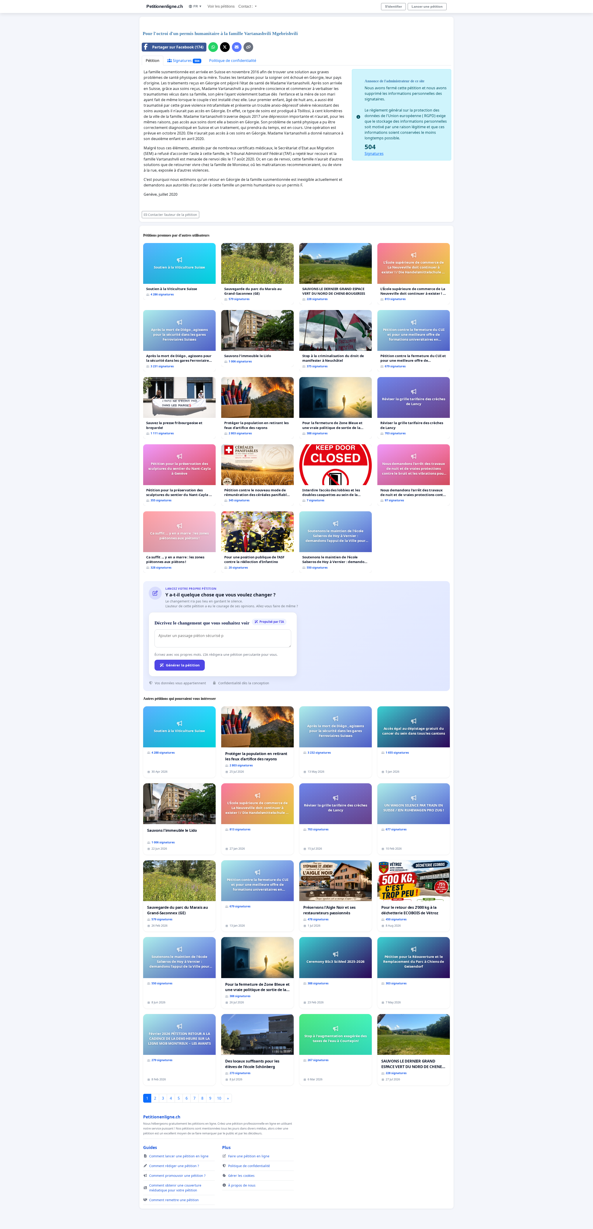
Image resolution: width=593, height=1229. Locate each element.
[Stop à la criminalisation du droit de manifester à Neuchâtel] (335, 340)
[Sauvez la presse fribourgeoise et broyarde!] (179, 407)
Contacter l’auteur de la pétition (172, 214)
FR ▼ (197, 6)
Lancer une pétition (427, 6)
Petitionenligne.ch (164, 6)
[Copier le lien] (248, 47)
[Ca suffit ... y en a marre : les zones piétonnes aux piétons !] (179, 542)
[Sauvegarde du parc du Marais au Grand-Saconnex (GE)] (257, 273)
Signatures (185, 60)
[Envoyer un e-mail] (237, 47)
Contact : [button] (246, 6)
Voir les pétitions (221, 6)
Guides (150, 1147)
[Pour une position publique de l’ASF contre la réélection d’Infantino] (257, 542)
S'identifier (393, 6)
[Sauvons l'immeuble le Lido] (257, 338)
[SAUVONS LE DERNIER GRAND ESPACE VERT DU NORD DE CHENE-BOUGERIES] (335, 273)
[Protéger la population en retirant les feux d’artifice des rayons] (257, 407)
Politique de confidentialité (232, 60)
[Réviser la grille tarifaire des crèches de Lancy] (413, 407)
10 (219, 1098)
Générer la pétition (183, 665)
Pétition (152, 60)
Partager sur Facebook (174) (177, 47)
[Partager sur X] (225, 47)
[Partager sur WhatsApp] (213, 47)
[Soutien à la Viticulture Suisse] (179, 271)
